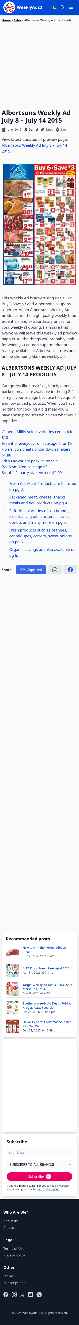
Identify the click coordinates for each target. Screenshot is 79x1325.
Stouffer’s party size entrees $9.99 (32, 472)
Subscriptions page (48, 1189)
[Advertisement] (39, 63)
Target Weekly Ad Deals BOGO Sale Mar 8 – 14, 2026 (47, 987)
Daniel (33, 129)
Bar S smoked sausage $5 (24, 466)
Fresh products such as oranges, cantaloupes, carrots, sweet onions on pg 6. (40, 536)
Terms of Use (13, 1248)
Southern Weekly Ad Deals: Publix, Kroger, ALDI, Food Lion (47, 1005)
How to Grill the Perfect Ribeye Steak (44, 950)
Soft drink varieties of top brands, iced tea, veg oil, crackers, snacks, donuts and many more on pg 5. (39, 516)
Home (6, 20)
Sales (17, 20)
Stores (8, 1276)
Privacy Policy (14, 1255)
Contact (9, 1227)
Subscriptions (14, 1282)
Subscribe (36, 1176)
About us (10, 1221)
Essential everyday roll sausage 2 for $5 (37, 443)
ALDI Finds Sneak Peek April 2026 (46, 968)
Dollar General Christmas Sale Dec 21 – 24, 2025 (47, 1024)
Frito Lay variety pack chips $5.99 (31, 460)
